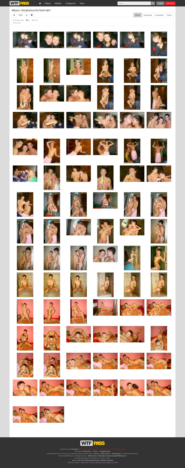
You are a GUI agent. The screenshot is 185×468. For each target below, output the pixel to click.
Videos (48, 3)
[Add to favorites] (31, 15)
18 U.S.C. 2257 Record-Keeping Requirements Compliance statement (92, 460)
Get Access (170, 3)
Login (160, 3)
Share (169, 15)
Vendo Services (105, 454)
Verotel (96, 454)
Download (147, 15)
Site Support (74, 449)
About (137, 15)
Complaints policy (104, 451)
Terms (95, 451)
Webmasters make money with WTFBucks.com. (112, 456)
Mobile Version (92, 456)
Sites (82, 3)
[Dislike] (14, 15)
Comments (159, 15)
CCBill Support (116, 454)
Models (58, 3)
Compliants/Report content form (90, 449)
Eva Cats (18, 23)
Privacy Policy (87, 451)
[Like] (26, 15)
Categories (71, 3)
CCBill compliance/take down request (114, 449)
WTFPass (19, 3)
